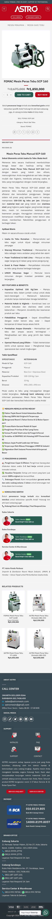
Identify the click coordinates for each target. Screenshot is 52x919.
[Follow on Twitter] (15, 719)
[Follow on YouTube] (31, 719)
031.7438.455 (19, 698)
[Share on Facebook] (19, 132)
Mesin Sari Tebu (35, 25)
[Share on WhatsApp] (15, 132)
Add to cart (24, 94)
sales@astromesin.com (17, 701)
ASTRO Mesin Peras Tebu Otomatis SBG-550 (38, 654)
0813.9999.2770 (13, 851)
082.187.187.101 (14, 874)
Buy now (42, 94)
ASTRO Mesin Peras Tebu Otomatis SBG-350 (38, 617)
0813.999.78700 (12, 892)
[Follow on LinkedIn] (25, 719)
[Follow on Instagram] (4, 719)
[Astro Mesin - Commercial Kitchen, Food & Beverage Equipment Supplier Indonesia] (26, 9)
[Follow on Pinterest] (20, 719)
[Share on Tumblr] (37, 132)
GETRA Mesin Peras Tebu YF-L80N (13, 654)
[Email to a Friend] (28, 132)
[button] (4, 9)
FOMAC (28, 126)
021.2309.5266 (18, 695)
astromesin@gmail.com (17, 704)
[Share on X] (24, 132)
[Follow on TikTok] (10, 719)
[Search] (48, 9)
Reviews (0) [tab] (7, 148)
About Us (12, 912)
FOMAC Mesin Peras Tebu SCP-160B (13, 617)
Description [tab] (7, 142)
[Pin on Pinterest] (33, 132)
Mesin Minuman (16, 25)
